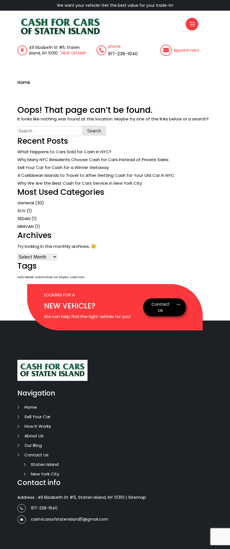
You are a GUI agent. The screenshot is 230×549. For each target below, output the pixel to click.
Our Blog (33, 445)
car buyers (61, 277)
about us (33, 436)
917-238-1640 (123, 54)
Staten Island (45, 464)
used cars (77, 277)
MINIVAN (25, 226)
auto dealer (25, 277)
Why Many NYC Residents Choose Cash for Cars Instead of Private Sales (93, 160)
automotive (43, 277)
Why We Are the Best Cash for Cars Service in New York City (79, 183)
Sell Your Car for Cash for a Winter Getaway (63, 167)
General (25, 203)
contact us (36, 455)
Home (23, 82)
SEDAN (23, 218)
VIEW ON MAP (73, 53)
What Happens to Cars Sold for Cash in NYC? (64, 152)
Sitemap (137, 497)
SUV (21, 211)
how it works (37, 426)
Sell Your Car (37, 417)
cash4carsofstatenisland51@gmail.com (69, 519)
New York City (45, 474)
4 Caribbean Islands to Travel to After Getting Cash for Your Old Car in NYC (95, 175)
